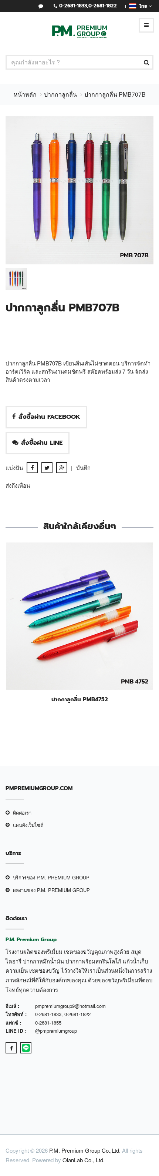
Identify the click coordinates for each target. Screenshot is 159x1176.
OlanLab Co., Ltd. (83, 1160)
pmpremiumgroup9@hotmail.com (70, 1005)
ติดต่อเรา (22, 812)
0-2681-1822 (102, 5)
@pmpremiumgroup (56, 1030)
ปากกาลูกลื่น (60, 94)
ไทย (142, 6)
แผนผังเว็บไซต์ (28, 824)
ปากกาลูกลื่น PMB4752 (79, 699)
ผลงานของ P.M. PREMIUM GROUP (51, 889)
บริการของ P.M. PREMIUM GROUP (51, 877)
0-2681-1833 (73, 5)
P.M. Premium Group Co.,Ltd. (85, 1150)
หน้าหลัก (25, 94)
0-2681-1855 (48, 1022)
